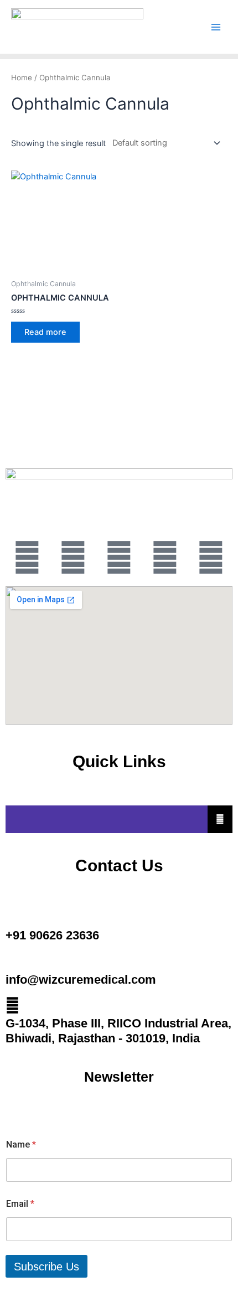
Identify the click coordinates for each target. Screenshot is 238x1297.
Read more (45, 332)
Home (21, 77)
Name (21, 1144)
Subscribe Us (46, 1266)
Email (20, 1203)
